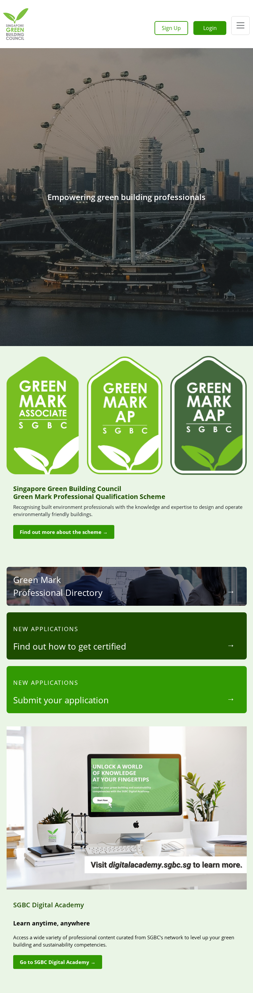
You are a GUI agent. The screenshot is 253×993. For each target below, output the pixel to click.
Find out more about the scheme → (64, 532)
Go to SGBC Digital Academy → (58, 962)
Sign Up (171, 28)
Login (210, 28)
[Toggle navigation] (240, 25)
